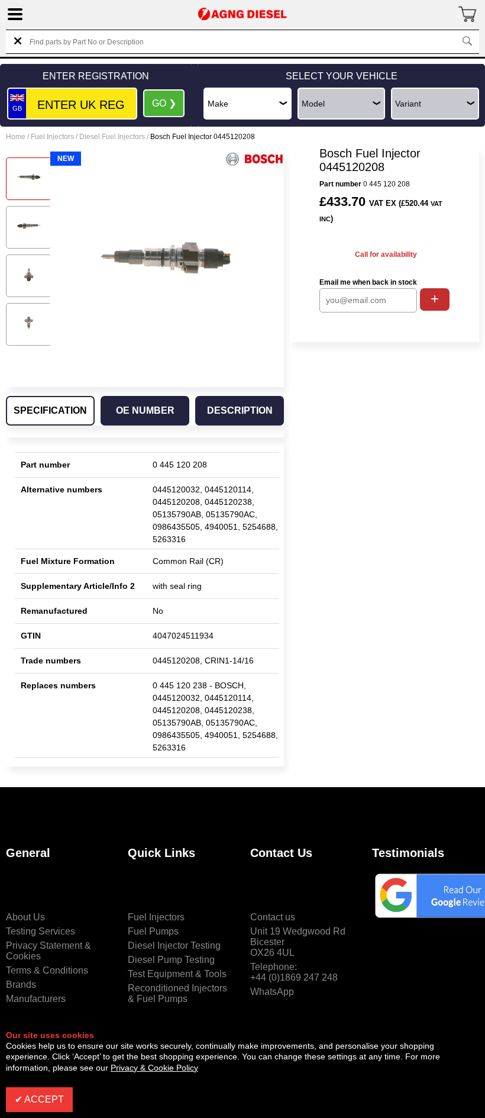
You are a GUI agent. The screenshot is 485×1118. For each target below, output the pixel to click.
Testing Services (40, 931)
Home (15, 137)
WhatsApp (272, 992)
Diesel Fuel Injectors (112, 137)
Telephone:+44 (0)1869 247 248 (294, 972)
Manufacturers (36, 999)
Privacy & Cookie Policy (154, 1067)
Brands (21, 985)
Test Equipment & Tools (177, 974)
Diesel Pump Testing (171, 960)
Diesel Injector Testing (174, 945)
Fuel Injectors (52, 137)
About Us (25, 917)
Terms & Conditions (47, 970)
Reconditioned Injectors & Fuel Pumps (177, 993)
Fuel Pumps (153, 931)
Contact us (272, 917)
